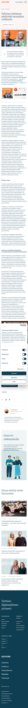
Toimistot (5, 678)
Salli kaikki (14, 373)
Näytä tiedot (20, 369)
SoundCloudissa (13, 82)
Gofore (2, 102)
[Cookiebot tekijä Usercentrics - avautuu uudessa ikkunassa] (20, 325)
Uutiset (3, 619)
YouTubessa (10, 84)
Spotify (3, 647)
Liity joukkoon (19, 621)
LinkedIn (3, 639)
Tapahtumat (4, 623)
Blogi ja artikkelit (5, 621)
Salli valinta (14, 377)
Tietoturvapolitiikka (5, 698)
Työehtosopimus (20, 629)
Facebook (3, 643)
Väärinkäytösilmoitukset (6, 693)
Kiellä (14, 381)
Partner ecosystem (20, 627)
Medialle (4, 674)
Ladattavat (3, 625)
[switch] (24, 354)
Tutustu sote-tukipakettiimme (9, 385)
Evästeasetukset (5, 691)
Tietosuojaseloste (5, 696)
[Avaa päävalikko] (21, 2)
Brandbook (4, 702)
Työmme (5, 663)
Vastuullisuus (6, 670)
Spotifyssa (22, 82)
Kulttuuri (18, 623)
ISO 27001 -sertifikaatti (6, 700)
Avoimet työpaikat (20, 625)
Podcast (3, 627)
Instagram (3, 641)
